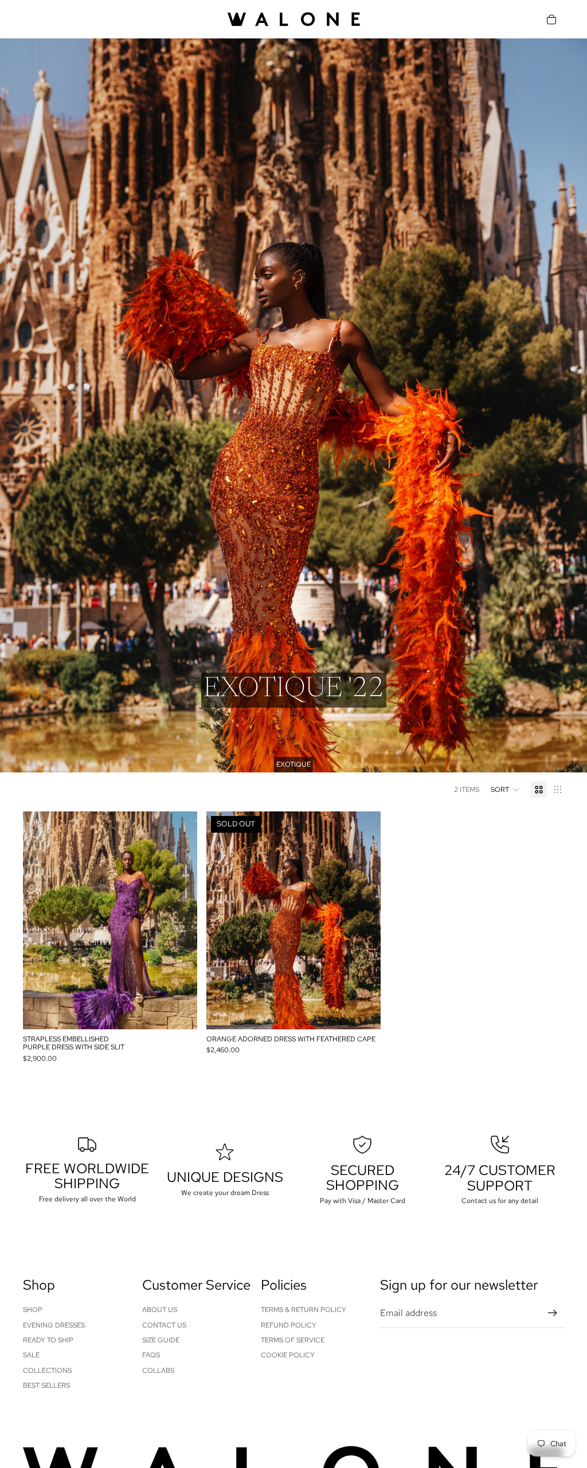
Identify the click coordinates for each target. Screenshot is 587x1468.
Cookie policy (288, 1355)
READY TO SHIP (48, 1340)
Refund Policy (288, 1325)
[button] (505, 789)
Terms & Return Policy (303, 1309)
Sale (31, 1355)
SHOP (32, 1309)
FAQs (151, 1355)
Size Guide (160, 1340)
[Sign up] (552, 1313)
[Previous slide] (40, 920)
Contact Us (164, 1325)
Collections (47, 1370)
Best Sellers (46, 1385)
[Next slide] (180, 920)
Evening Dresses (54, 1325)
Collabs (158, 1370)
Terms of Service (292, 1340)
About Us (159, 1309)
